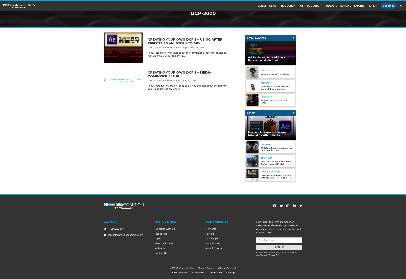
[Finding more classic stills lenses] (252, 100)
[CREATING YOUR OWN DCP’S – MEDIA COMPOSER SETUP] (123, 80)
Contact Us (161, 253)
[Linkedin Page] (294, 206)
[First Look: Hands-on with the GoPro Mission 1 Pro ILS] (252, 161)
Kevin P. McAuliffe (170, 47)
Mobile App (161, 233)
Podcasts (330, 6)
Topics (158, 238)
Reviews (345, 6)
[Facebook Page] (274, 206)
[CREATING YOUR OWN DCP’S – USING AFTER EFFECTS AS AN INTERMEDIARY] (123, 47)
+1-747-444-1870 (115, 229)
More (371, 6)
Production (287, 6)
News (272, 6)
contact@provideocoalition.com (125, 235)
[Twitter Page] (281, 206)
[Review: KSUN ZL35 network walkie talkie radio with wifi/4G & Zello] (252, 86)
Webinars (160, 248)
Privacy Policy (274, 255)
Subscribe (389, 5)
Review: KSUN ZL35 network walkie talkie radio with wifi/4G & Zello (275, 89)
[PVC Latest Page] (293, 112)
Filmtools (210, 228)
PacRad (209, 233)
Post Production (310, 6)
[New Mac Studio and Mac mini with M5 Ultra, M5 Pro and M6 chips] (252, 175)
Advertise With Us (165, 228)
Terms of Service (179, 272)
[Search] (401, 6)
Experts (359, 6)
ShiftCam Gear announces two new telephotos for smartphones (276, 150)
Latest (262, 6)
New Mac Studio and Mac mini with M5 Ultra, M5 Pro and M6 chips (276, 177)
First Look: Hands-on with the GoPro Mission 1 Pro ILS (276, 162)
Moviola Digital (213, 248)
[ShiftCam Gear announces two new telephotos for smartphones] (252, 147)
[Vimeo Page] (300, 206)
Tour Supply (212, 238)
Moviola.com (212, 243)
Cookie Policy (215, 272)
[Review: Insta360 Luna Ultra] (252, 72)
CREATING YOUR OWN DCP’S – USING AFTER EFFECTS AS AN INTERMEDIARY (185, 41)
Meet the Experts (164, 243)
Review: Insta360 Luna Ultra (275, 74)
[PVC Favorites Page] (293, 37)
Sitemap (230, 272)
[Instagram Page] (287, 206)
